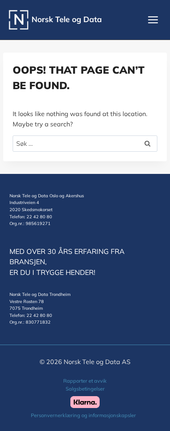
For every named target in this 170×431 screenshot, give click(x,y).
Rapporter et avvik (85, 381)
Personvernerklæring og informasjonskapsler (83, 415)
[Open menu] (153, 19)
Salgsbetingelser (85, 388)
